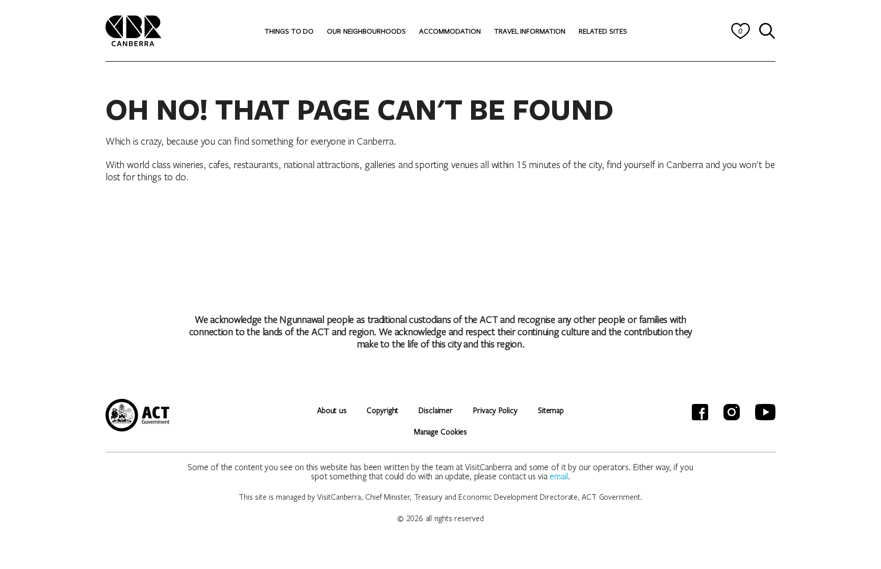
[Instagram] (731, 412)
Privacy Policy (495, 410)
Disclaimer (436, 410)
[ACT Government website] (137, 415)
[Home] (134, 29)
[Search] (767, 31)
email (559, 476)
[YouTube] (765, 412)
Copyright (382, 410)
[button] (289, 31)
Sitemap (551, 410)
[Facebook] (700, 412)
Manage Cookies (440, 431)
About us (331, 410)
